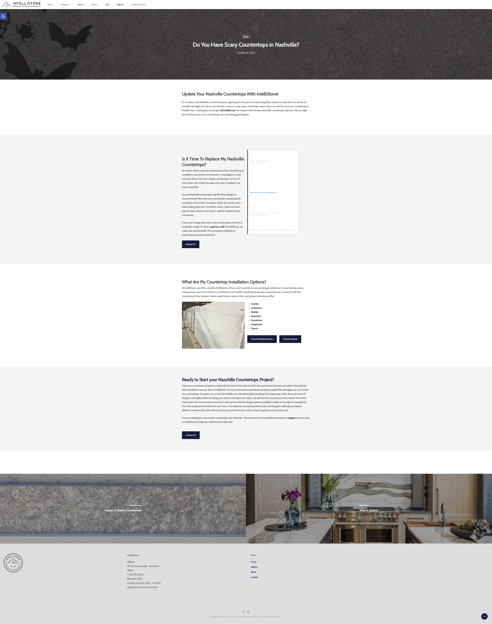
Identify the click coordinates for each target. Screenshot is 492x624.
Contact (254, 577)
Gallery (254, 567)
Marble (254, 312)
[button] (3, 16)
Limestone (256, 308)
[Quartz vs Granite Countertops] (123, 509)
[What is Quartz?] (369, 509)
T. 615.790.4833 (135, 574)
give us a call (217, 226)
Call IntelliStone (227, 110)
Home (253, 562)
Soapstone (256, 324)
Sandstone (256, 320)
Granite (255, 303)
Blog (246, 36)
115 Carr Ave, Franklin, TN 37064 (143, 566)
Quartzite (256, 316)
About (253, 572)
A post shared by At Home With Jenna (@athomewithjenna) (275, 230)
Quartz (254, 328)
